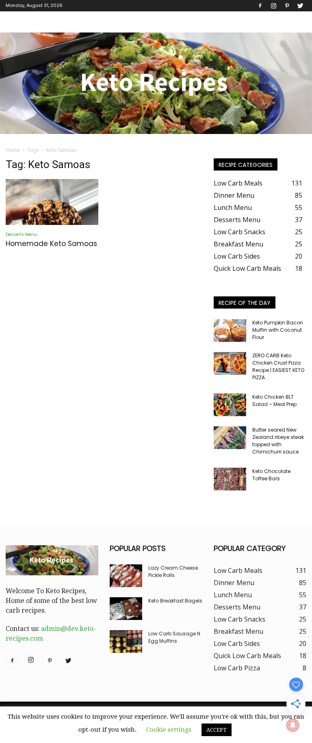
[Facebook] (260, 5)
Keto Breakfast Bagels (175, 600)
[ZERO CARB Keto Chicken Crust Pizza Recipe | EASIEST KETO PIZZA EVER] (230, 363)
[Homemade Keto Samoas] (52, 202)
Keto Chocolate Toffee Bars (271, 475)
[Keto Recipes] (156, 83)
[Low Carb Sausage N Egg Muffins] (126, 641)
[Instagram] (273, 5)
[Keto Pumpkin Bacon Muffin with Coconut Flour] (230, 330)
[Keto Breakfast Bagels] (126, 608)
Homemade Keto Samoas (51, 243)
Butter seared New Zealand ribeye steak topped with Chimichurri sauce (278, 440)
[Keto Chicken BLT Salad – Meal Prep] (230, 404)
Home (13, 150)
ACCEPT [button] (216, 730)
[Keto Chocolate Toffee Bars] (230, 479)
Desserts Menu (21, 234)
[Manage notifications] (292, 725)
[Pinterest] (287, 5)
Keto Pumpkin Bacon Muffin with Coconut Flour (277, 330)
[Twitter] (300, 5)
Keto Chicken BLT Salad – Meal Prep (274, 400)
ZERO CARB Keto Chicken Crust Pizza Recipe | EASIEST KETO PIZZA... (278, 366)
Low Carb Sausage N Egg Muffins (174, 637)
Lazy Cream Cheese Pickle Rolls (173, 571)
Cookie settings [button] (168, 729)
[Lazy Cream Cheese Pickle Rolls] (126, 575)
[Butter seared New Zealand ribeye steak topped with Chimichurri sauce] (230, 437)
